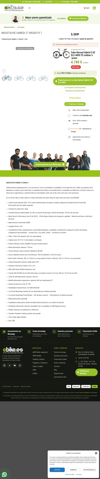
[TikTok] (20, 365)
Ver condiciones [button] (61, 18)
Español (87, 8)
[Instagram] (4, 365)
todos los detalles (84, 392)
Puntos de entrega (60, 352)
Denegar (73, 470)
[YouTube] (15, 365)
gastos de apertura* (86, 39)
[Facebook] (10, 365)
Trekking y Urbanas (39, 359)
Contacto (57, 366)
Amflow (35, 373)
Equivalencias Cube (60, 377)
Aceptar (57, 470)
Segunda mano (58, 373)
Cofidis (94, 386)
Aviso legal (78, 474)
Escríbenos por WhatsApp (84, 372)
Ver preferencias (89, 470)
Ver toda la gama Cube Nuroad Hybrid (75, 87)
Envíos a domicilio (59, 363)
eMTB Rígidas (37, 356)
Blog (55, 370)
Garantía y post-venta (60, 356)
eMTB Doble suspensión (40, 352)
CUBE (34, 370)
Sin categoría (20, 27)
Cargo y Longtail (38, 366)
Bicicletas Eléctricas (9, 27)
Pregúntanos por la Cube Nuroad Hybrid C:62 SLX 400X (75, 81)
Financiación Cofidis (60, 359)
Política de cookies (69, 474)
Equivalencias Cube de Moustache (75, 90)
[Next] (46, 79)
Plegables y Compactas (40, 363)
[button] (96, 453)
